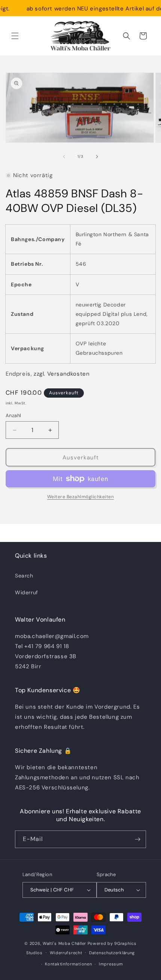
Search (24, 575)
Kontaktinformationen (68, 964)
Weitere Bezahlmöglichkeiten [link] (80, 497)
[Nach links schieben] (64, 156)
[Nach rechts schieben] (97, 156)
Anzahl (13, 415)
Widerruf (26, 592)
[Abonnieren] (137, 839)
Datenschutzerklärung (112, 952)
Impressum (111, 964)
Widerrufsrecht (66, 952)
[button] (15, 36)
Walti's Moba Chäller (64, 943)
